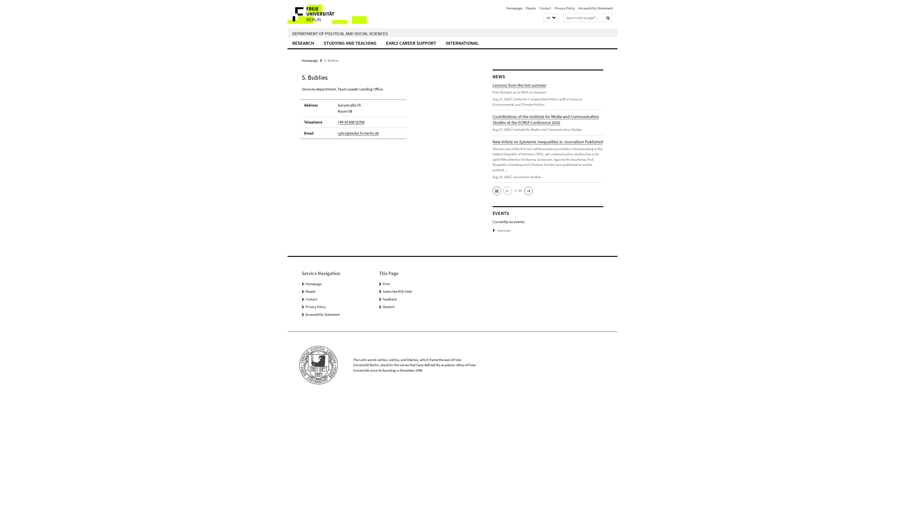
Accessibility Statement (596, 8)
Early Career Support (411, 43)
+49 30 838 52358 (351, 122)
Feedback (390, 299)
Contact (545, 8)
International (462, 43)
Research (303, 43)
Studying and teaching (350, 43)
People (531, 8)
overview (504, 230)
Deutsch (389, 306)
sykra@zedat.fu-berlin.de (358, 133)
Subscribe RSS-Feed (397, 291)
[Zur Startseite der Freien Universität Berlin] (327, 14)
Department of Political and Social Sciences (340, 33)
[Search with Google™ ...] (608, 18)
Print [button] (386, 284)
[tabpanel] (388, 115)
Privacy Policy (565, 8)
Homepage (514, 8)
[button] (551, 18)
